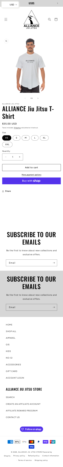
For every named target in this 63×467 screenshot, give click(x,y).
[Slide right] (38, 98)
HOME (9, 325)
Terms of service (25, 460)
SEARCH (10, 397)
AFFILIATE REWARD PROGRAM (22, 410)
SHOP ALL (11, 331)
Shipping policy (41, 460)
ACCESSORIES (13, 364)
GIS (8, 344)
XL (44, 138)
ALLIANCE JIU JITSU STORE (30, 452)
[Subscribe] (54, 262)
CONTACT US (13, 417)
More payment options (31, 175)
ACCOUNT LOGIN (15, 378)
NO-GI (9, 358)
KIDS (8, 351)
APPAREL (10, 338)
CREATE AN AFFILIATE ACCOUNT (23, 404)
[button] (6, 19)
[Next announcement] (57, 3)
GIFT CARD (11, 371)
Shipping (17, 128)
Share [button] (8, 191)
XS (6, 138)
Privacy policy (19, 456)
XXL (7, 144)
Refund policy (34, 456)
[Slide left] (25, 98)
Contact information (50, 456)
